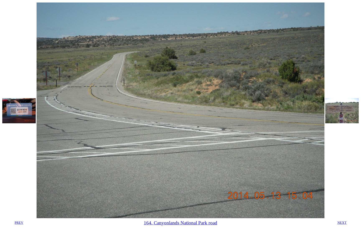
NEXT (342, 222)
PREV (19, 222)
